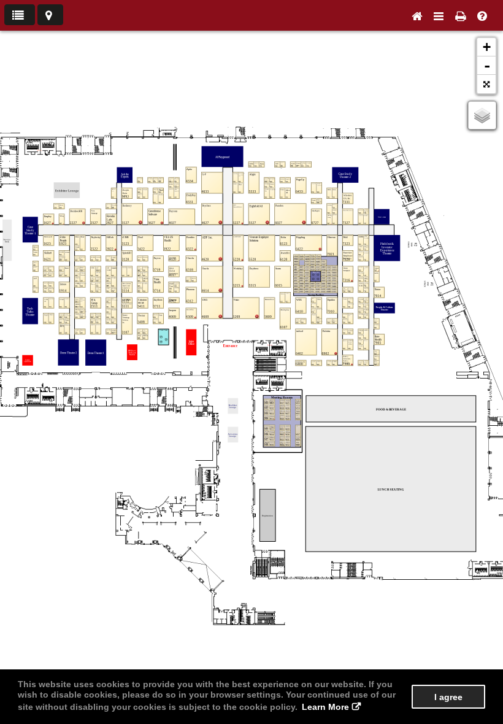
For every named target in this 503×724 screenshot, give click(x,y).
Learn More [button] (325, 707)
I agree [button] (448, 697)
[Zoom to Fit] (486, 84)
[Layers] (482, 115)
